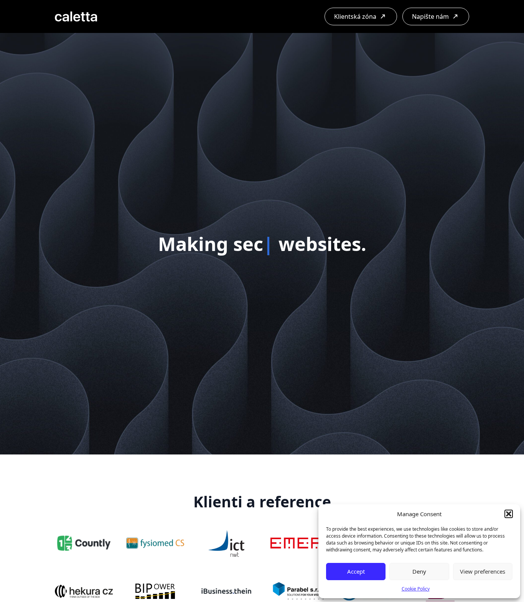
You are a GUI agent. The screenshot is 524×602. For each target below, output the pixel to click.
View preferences (482, 571)
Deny (419, 571)
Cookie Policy (416, 589)
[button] (508, 514)
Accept (356, 571)
